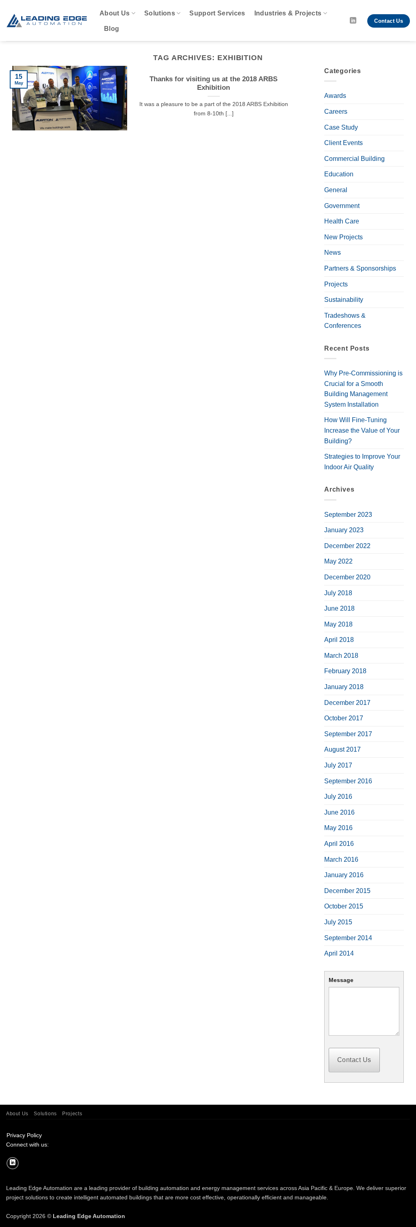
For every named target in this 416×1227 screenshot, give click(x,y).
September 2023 (348, 514)
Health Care (341, 221)
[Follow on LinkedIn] (353, 20)
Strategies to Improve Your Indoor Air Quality (362, 461)
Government (342, 205)
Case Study (341, 127)
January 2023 (344, 530)
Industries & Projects (288, 13)
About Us (115, 13)
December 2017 (347, 702)
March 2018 (341, 655)
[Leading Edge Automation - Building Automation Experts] (46, 20)
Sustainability (343, 299)
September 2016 (348, 781)
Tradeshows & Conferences (345, 321)
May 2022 (338, 561)
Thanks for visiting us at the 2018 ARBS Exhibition (213, 83)
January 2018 (344, 686)
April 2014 (339, 953)
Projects (336, 284)
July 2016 (338, 796)
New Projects (343, 237)
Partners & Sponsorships (360, 268)
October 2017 (343, 718)
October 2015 (343, 906)
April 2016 (339, 843)
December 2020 (347, 577)
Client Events (343, 142)
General (335, 189)
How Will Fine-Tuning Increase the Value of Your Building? (362, 430)
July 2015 (338, 922)
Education (338, 174)
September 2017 (348, 734)
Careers (335, 111)
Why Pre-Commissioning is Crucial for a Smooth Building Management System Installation (363, 389)
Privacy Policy (24, 1135)
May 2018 (338, 624)
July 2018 (338, 593)
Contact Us (354, 1059)
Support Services (217, 13)
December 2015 (347, 890)
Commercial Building (354, 158)
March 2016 (341, 859)
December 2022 (347, 545)
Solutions (159, 13)
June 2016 (339, 812)
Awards (335, 95)
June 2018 (339, 608)
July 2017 (338, 765)
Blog (111, 28)
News (332, 252)
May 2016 (338, 827)
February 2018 (345, 671)
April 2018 (339, 639)
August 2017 (342, 749)
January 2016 (344, 874)
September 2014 (348, 937)
